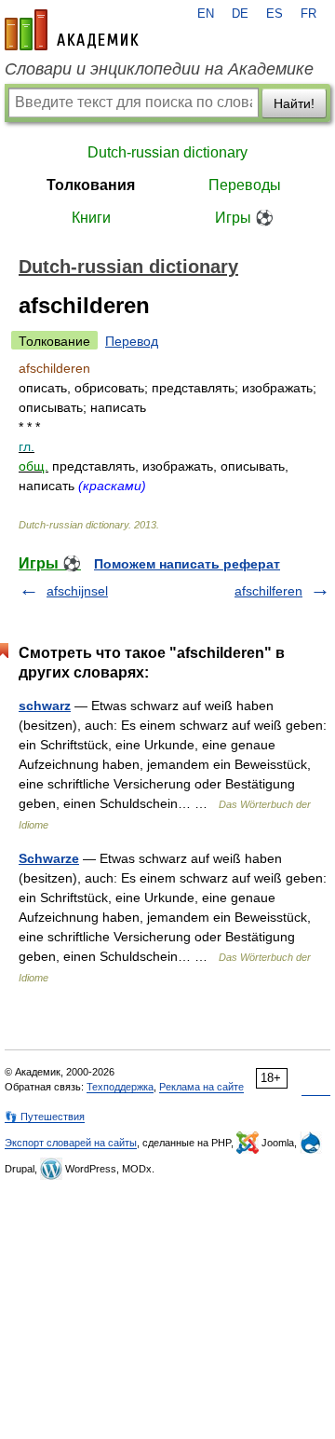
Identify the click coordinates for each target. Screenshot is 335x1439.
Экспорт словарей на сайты (71, 1142)
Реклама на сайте (201, 1086)
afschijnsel (77, 590)
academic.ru (72, 29)
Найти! (294, 103)
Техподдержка (120, 1086)
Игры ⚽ (244, 218)
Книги (91, 218)
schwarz (45, 705)
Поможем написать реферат (187, 563)
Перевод (131, 341)
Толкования (91, 185)
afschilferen (268, 590)
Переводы (244, 185)
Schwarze (49, 858)
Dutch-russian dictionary (167, 152)
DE (240, 14)
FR (308, 14)
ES (274, 14)
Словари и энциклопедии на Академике (159, 69)
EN (205, 14)
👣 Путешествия (45, 1116)
